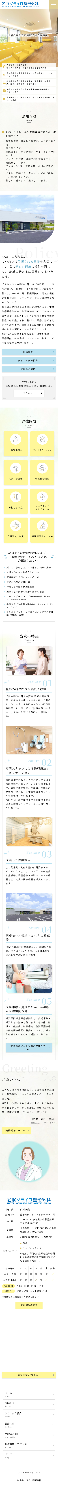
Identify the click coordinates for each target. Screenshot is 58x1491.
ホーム (8, 1393)
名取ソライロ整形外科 (30, 1480)
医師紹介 (28, 352)
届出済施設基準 (29, 1305)
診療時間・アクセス (16, 1444)
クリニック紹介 (13, 1413)
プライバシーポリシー (29, 1472)
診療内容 (10, 1423)
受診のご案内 (28, 369)
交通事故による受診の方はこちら (28, 1047)
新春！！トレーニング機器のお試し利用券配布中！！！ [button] (31, 134)
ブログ (8, 1454)
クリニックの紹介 (28, 360)
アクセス (28, 393)
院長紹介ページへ (15, 1130)
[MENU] (53, 4)
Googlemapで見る (28, 1374)
